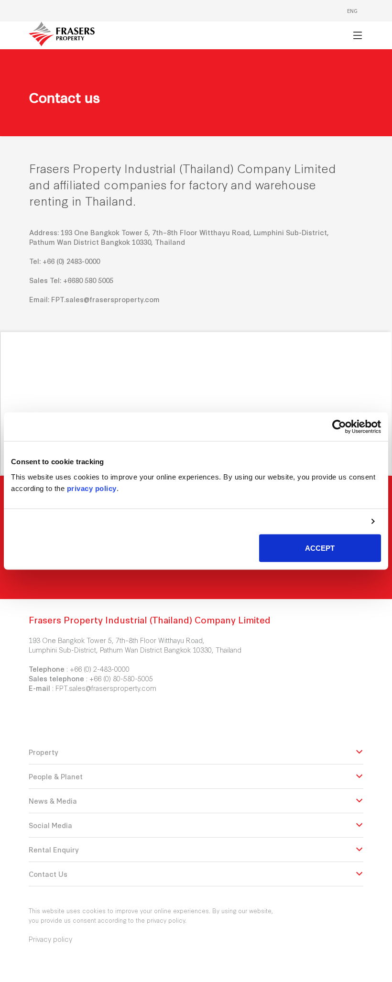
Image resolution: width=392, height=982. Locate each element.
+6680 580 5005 (88, 280)
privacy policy (92, 488)
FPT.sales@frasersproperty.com (105, 299)
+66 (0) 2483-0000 (71, 261)
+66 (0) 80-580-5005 (121, 678)
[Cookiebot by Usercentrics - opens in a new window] (339, 427)
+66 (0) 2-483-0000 (100, 669)
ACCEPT (320, 548)
